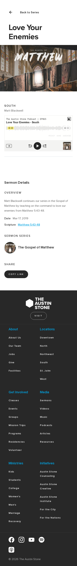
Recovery (15, 521)
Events (13, 408)
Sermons (45, 400)
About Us (15, 337)
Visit (38, 316)
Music (43, 416)
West (43, 379)
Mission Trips (17, 425)
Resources (47, 441)
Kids (11, 471)
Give (12, 362)
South (44, 362)
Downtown (47, 337)
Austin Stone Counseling (48, 473)
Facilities (15, 370)
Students (15, 479)
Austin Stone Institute (48, 499)
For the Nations (50, 517)
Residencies (17, 441)
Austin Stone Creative (48, 486)
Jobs (12, 354)
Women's (14, 496)
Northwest (47, 354)
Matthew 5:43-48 (29, 225)
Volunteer (15, 450)
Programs (15, 433)
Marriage (14, 513)
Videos (44, 408)
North (43, 345)
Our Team (15, 345)
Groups (13, 416)
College (14, 488)
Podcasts (46, 425)
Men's (12, 504)
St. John (45, 370)
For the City (48, 509)
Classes (14, 400)
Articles (45, 433)
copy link (16, 274)
